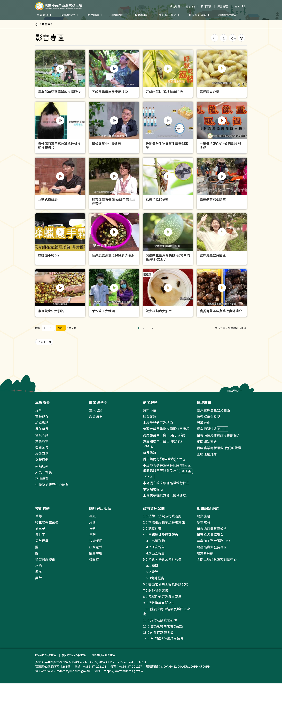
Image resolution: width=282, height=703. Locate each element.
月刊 (92, 522)
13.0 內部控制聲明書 (158, 632)
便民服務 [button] (93, 15)
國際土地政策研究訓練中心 (217, 559)
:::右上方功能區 (159, 5)
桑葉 (38, 578)
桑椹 (38, 571)
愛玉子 (40, 528)
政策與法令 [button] (68, 15)
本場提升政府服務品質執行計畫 (166, 482)
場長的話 (42, 435)
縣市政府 (203, 522)
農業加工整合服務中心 (213, 540)
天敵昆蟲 (42, 540)
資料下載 (206, 6)
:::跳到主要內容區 (10, 2)
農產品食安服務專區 (212, 547)
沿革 (38, 410)
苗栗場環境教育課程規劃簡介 (218, 435)
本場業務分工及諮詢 (158, 422)
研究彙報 (95, 547)
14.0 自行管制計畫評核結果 (163, 638)
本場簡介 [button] (43, 15)
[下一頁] (152, 328)
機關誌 (94, 559)
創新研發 (42, 459)
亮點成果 (42, 466)
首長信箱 (149, 452)
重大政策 (95, 410)
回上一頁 (45, 342)
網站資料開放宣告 (104, 655)
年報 (92, 534)
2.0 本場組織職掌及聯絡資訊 (164, 522)
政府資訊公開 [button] (198, 15)
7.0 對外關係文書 (155, 590)
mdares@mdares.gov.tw (73, 671)
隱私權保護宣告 (45, 655)
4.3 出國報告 (154, 553)
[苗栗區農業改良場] (58, 6)
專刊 (92, 528)
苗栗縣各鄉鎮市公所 (212, 528)
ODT (147, 446)
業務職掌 (42, 441)
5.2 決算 (150, 571)
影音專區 (222, 6)
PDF (147, 476)
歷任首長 (42, 428)
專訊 (92, 516)
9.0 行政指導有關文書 (159, 602)
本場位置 (42, 478)
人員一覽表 (43, 472)
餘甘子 (40, 534)
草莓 (38, 516)
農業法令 (95, 416)
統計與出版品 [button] (168, 15)
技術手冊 (95, 540)
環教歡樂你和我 (208, 416)
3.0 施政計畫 (152, 528)
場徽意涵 (42, 453)
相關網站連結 (207, 441)
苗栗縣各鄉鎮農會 (210, 534)
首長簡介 (42, 416)
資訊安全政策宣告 (74, 655)
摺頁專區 (95, 553)
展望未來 (203, 422)
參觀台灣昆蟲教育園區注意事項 (166, 428)
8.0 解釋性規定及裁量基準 (162, 596)
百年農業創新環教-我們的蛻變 (219, 447)
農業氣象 (149, 416)
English (190, 6)
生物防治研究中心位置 (52, 484)
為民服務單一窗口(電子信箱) (164, 435)
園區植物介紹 (207, 454)
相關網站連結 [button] (227, 15)
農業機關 (203, 516)
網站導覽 (175, 6)
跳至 (37, 328)
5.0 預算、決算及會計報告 (162, 559)
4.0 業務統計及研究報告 (160, 534)
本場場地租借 (153, 489)
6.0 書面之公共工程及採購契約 (165, 584)
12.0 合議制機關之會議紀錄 (163, 626)
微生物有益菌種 (47, 522)
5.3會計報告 (153, 578)
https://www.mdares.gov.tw (123, 671)
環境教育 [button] (117, 15)
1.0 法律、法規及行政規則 (162, 516)
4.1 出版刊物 (154, 540)
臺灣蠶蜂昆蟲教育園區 (213, 410)
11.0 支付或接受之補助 (160, 620)
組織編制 (42, 422)
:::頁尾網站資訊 (10, 394)
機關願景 (42, 447)
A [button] (236, 6)
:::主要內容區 (7, 21)
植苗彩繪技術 (45, 559)
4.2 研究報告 (154, 547)
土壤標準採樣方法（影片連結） (166, 495)
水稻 (38, 565)
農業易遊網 (205, 553)
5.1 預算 (150, 565)
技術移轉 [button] (141, 15)
